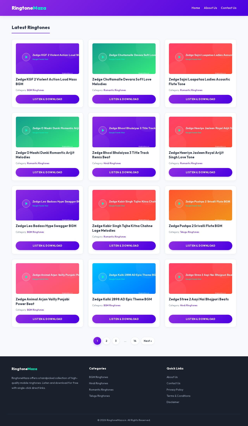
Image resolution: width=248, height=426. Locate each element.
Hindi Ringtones (112, 163)
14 (134, 341)
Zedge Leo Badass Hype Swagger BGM (46, 226)
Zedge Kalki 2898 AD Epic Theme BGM (122, 299)
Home (196, 8)
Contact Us (228, 8)
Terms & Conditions (178, 396)
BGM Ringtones (35, 90)
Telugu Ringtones (189, 232)
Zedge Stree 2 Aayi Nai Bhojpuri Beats (199, 299)
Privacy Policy (175, 389)
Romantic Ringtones (115, 90)
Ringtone (29, 8)
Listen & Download (47, 99)
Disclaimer (173, 402)
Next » (148, 341)
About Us (210, 8)
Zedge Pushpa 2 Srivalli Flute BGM (195, 226)
